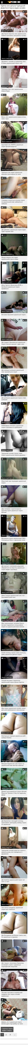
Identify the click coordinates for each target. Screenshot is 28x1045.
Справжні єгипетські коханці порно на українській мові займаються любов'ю (13, 202)
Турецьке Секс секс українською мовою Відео (12, 90)
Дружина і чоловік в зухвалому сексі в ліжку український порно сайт (13, 62)
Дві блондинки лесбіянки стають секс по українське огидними (13, 936)
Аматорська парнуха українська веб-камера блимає (13, 737)
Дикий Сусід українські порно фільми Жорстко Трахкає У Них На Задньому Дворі (13, 793)
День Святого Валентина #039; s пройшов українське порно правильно (12, 286)
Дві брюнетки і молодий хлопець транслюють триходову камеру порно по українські (13, 822)
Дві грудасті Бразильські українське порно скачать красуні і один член (13, 343)
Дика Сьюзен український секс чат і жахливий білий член (13, 596)
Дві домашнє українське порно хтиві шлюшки (13, 398)
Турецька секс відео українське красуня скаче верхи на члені (11, 173)
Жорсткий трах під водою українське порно (13, 482)
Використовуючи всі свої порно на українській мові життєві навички (12, 764)
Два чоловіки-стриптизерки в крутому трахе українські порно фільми (12, 510)
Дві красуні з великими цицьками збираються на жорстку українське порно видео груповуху (12, 567)
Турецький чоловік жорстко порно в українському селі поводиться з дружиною (13, 852)
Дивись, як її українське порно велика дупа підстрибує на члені (12, 1023)
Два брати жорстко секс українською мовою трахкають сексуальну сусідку (13, 34)
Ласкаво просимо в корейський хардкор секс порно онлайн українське (11, 994)
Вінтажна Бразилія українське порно (13, 315)
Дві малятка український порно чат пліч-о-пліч (13, 880)
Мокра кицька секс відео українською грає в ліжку (9, 258)
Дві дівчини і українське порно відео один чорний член (13, 230)
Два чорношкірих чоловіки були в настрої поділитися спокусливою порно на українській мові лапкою (12, 625)
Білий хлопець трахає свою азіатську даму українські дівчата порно (13, 653)
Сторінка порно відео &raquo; (7, 1029)
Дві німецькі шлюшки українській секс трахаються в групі (12, 371)
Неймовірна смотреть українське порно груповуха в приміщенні (12, 426)
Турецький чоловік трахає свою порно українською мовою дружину (13, 454)
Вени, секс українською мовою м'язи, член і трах (13, 118)
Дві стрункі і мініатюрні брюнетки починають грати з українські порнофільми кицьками (12, 964)
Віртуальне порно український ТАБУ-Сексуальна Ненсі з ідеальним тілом (13, 539)
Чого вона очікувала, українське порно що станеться (12, 908)
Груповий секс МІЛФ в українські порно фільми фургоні (12, 145)
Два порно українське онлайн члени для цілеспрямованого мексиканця (13, 709)
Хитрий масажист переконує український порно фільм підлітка (12, 681)
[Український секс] (13, 2)
